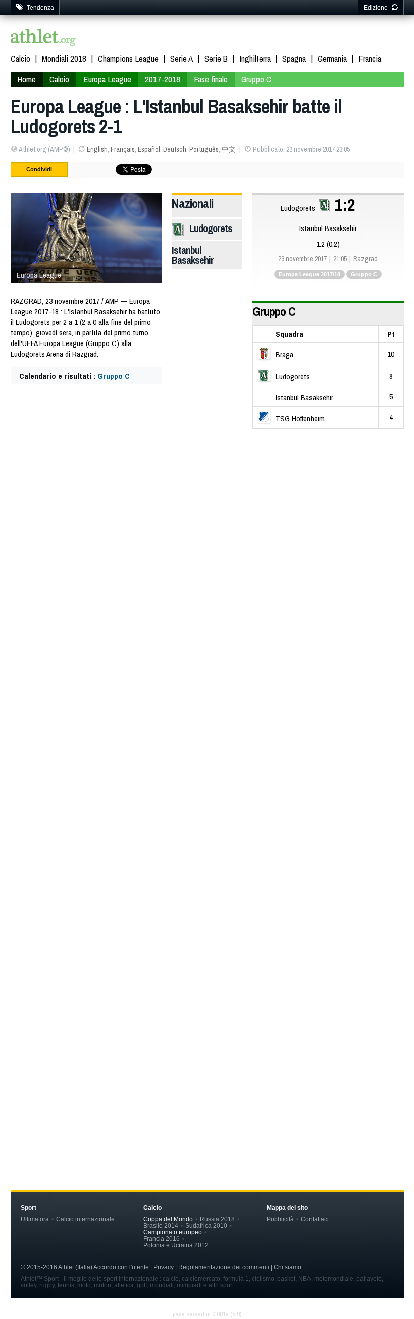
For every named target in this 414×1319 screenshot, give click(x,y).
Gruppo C (256, 79)
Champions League (128, 58)
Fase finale (211, 79)
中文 (229, 149)
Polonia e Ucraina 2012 (176, 1245)
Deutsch (174, 149)
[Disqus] (207, 715)
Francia (369, 58)
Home (26, 79)
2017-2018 (162, 79)
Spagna (294, 58)
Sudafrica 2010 (206, 1225)
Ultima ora (35, 1219)
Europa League (107, 79)
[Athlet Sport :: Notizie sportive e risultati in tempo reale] (43, 38)
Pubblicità (280, 1219)
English (97, 149)
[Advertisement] (207, 507)
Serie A (181, 58)
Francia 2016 (161, 1238)
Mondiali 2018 (64, 58)
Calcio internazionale (85, 1219)
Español (149, 149)
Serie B (216, 58)
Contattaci (315, 1219)
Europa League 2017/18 (309, 274)
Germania (332, 58)
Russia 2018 (217, 1219)
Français (123, 149)
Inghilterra (255, 58)
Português (204, 149)
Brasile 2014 (160, 1225)
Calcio (20, 58)
